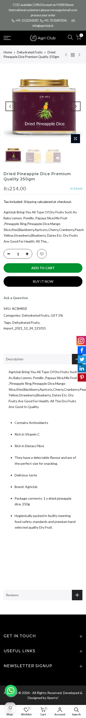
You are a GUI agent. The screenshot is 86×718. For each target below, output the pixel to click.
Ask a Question (16, 298)
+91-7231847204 (54, 20)
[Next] (76, 106)
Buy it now (43, 281)
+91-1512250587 (27, 20)
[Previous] (10, 106)
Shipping (30, 202)
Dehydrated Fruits (30, 52)
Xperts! (53, 698)
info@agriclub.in (43, 26)
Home (8, 52)
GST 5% (57, 315)
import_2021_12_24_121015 (25, 328)
